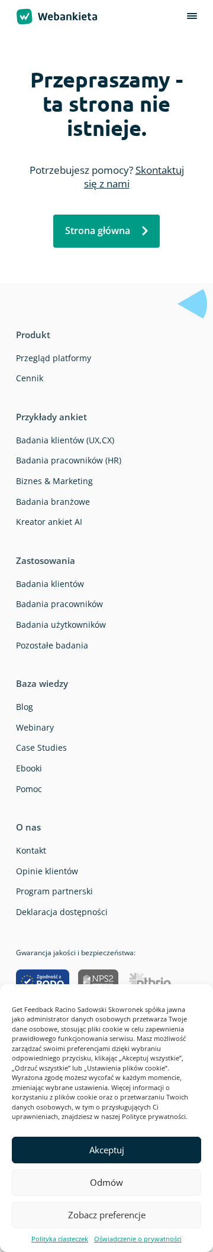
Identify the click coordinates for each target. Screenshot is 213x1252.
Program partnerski (54, 891)
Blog (24, 706)
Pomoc (29, 788)
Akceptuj (106, 1150)
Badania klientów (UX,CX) (65, 440)
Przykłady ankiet (51, 417)
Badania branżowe (53, 501)
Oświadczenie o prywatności (138, 1238)
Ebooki (29, 768)
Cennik (29, 378)
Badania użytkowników (61, 624)
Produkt (33, 334)
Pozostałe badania (52, 645)
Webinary (35, 727)
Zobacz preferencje (107, 1215)
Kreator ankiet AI (49, 521)
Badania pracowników (59, 603)
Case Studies (41, 747)
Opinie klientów (47, 871)
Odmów (106, 1182)
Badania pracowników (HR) (68, 460)
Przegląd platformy (53, 358)
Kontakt (31, 850)
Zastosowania (45, 560)
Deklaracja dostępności (62, 911)
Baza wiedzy (42, 683)
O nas (28, 827)
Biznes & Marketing (54, 480)
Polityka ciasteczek (59, 1238)
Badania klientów (50, 583)
